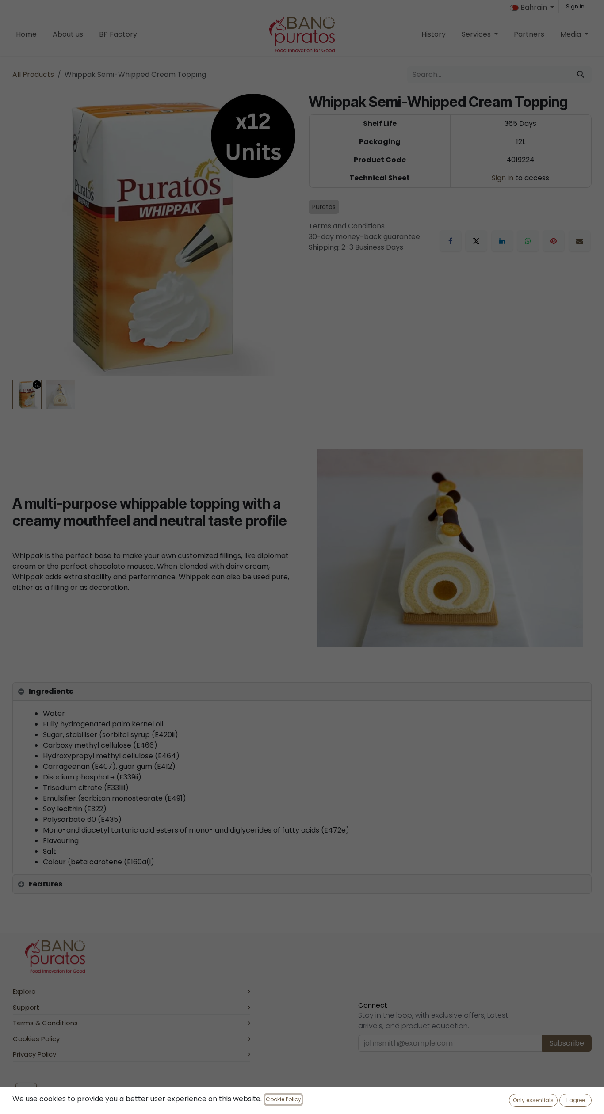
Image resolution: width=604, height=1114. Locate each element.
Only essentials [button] (533, 1100)
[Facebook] (450, 240)
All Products (33, 74)
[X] (476, 240)
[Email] (579, 240)
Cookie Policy (283, 1099)
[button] (26, 235)
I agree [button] (575, 1100)
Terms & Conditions (45, 1022)
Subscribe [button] (567, 1043)
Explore (24, 991)
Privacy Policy (34, 1054)
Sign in (575, 6)
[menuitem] (26, 34)
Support (26, 1007)
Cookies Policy (36, 1038)
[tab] (302, 692)
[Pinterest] (553, 240)
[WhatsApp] (528, 240)
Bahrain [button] (534, 7)
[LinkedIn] (502, 240)
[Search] (581, 74)
